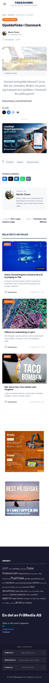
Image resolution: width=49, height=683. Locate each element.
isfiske (35, 582)
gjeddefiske (35, 579)
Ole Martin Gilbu (38, 591)
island (42, 583)
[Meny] (4, 4)
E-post (28, 179)
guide (43, 579)
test (31, 599)
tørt (3, 603)
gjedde (27, 579)
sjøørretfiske (17, 598)
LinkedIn (16, 179)
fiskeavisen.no (24, 574)
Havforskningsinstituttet (23, 583)
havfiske (9, 582)
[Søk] (44, 4)
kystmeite (25, 587)
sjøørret (7, 598)
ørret (18, 602)
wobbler (12, 603)
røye (28, 595)
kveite (12, 587)
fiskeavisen (10, 573)
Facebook (4, 179)
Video (7, 603)
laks (32, 586)
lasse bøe (19, 591)
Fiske (7, 244)
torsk (38, 599)
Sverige (26, 599)
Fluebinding (6, 579)
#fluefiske (9, 162)
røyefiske (34, 595)
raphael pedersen (18, 594)
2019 (10, 569)
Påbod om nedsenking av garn (20, 332)
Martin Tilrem (13, 32)
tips (34, 599)
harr (3, 583)
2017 (5, 568)
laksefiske (8, 590)
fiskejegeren (34, 574)
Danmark (23, 569)
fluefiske (11, 15)
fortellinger (10, 19)
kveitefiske (18, 587)
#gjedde (20, 162)
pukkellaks (5, 595)
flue (40, 574)
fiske (30, 568)
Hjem (4, 15)
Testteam (6, 632)
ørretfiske (27, 602)
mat (25, 591)
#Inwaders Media (33, 162)
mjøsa (30, 591)
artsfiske (15, 569)
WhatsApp (22, 179)
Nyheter (9, 302)
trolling (42, 599)
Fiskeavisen (17, 677)
